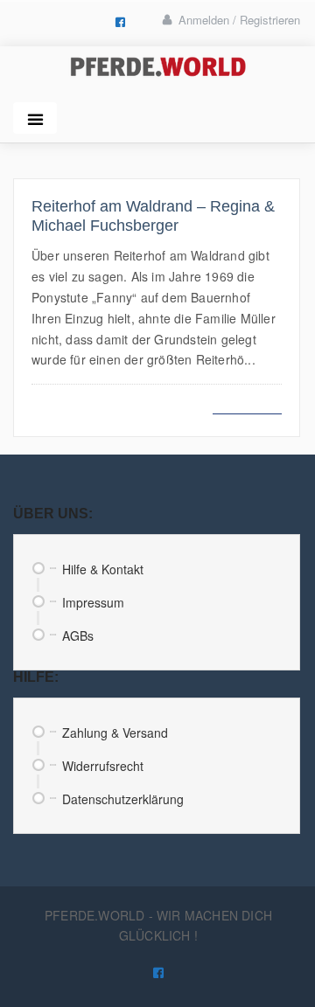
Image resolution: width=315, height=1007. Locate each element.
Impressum (93, 602)
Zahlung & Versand (115, 732)
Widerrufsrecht (103, 766)
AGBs (78, 635)
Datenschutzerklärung (123, 799)
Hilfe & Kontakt (103, 569)
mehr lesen (247, 403)
